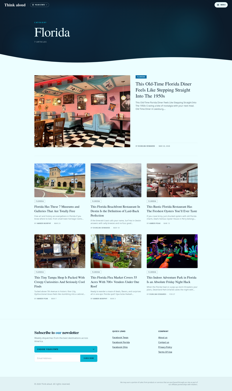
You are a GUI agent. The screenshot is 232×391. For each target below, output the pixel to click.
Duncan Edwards (146, 146)
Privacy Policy (165, 347)
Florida (141, 77)
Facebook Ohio (120, 347)
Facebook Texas (120, 337)
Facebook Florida (121, 342)
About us (162, 337)
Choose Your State (47, 349)
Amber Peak (154, 223)
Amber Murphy (44, 223)
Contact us (163, 342)
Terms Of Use (165, 351)
